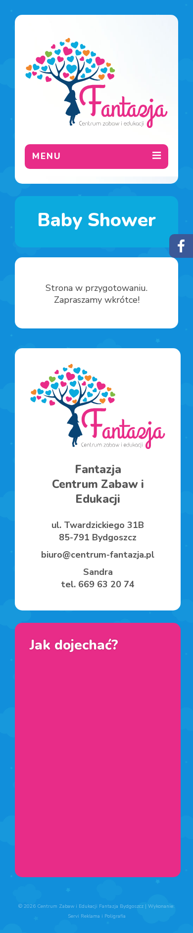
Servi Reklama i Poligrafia (97, 916)
